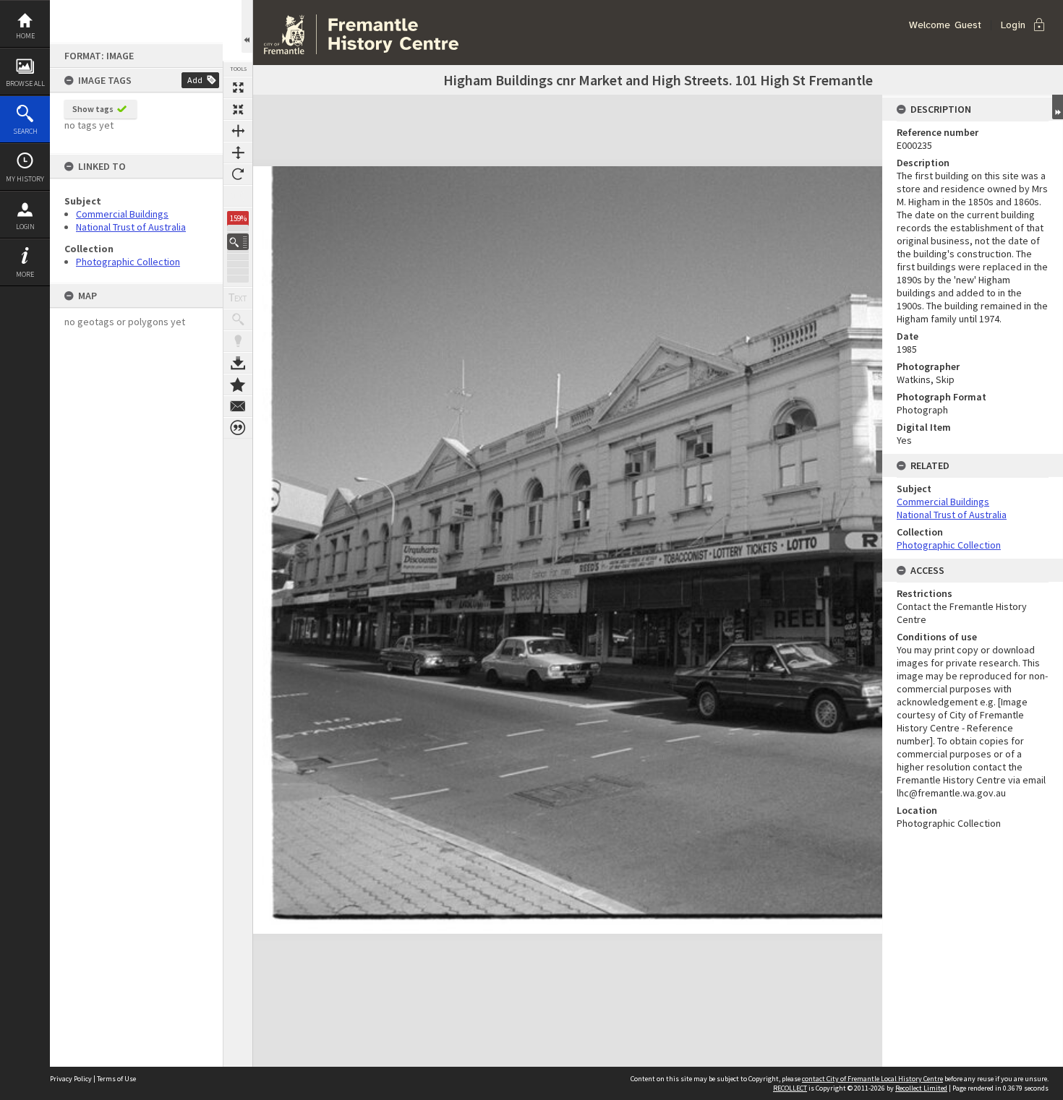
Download (237, 363)
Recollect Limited (921, 1088)
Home (25, 35)
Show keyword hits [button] (237, 319)
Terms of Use (116, 1078)
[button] (238, 241)
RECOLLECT (790, 1088)
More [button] (25, 274)
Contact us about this (237, 406)
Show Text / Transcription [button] (237, 298)
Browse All (25, 83)
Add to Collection (237, 384)
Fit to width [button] (237, 131)
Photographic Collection (128, 261)
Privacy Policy (71, 1078)
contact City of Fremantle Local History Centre (872, 1078)
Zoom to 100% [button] (237, 196)
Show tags (93, 108)
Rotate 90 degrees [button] (237, 174)
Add (194, 79)
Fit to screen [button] (237, 109)
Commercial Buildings (122, 213)
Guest (968, 25)
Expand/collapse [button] (1057, 107)
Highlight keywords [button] (237, 341)
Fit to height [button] (237, 152)
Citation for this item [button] (237, 428)
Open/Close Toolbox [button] (247, 26)
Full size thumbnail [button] (237, 87)
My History (25, 179)
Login (25, 226)
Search (25, 131)
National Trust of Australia (131, 226)
